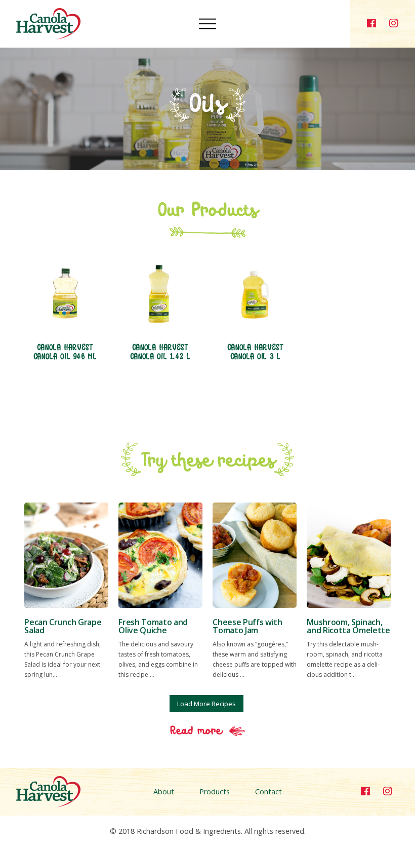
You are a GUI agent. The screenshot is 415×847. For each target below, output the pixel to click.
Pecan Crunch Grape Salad (62, 626)
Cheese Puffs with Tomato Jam (247, 626)
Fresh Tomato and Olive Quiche (153, 626)
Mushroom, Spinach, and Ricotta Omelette (348, 626)
